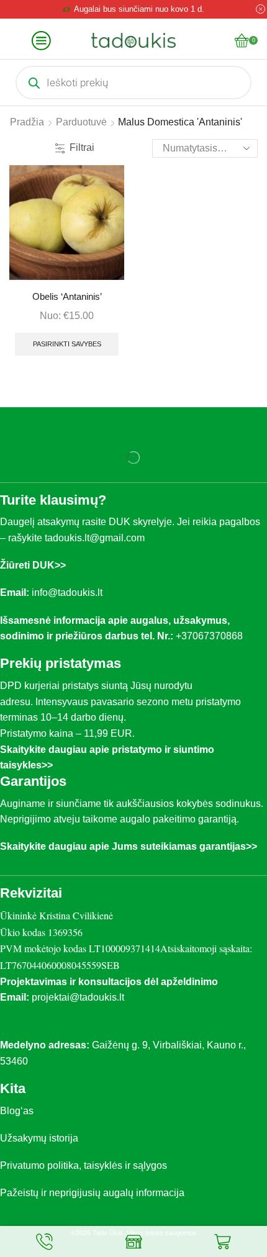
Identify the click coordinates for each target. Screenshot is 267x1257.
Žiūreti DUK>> (33, 565)
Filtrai (82, 147)
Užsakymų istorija (39, 1138)
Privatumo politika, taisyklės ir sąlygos (83, 1165)
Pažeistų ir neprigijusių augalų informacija (92, 1192)
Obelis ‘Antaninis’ (67, 297)
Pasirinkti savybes (67, 344)
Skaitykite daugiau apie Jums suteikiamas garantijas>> (128, 846)
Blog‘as (17, 1111)
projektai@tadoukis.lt (78, 997)
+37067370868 (212, 636)
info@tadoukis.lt (67, 592)
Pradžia (27, 122)
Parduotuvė (81, 122)
